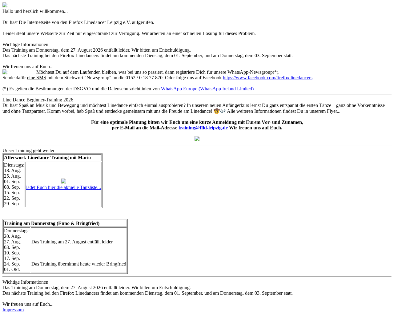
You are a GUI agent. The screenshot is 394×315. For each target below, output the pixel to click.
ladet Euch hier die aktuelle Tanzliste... (63, 187)
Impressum (13, 309)
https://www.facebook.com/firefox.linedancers (267, 77)
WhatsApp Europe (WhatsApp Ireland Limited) (207, 88)
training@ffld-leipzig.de (203, 127)
